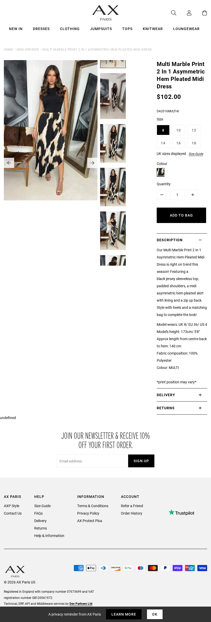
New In (16, 28)
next (92, 163)
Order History (131, 513)
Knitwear (153, 28)
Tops (127, 28)
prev (9, 163)
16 (178, 143)
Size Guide (196, 154)
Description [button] (170, 239)
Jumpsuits (101, 28)
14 (163, 143)
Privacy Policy (88, 513)
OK (154, 614)
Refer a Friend (132, 505)
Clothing (70, 28)
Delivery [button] (166, 394)
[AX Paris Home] (105, 13)
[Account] (184, 13)
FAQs (38, 513)
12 (194, 130)
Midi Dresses (28, 49)
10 (178, 130)
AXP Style (11, 505)
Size (160, 119)
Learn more (123, 614)
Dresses (41, 28)
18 (194, 143)
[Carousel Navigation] (51, 163)
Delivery (40, 520)
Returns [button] (166, 407)
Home (8, 49)
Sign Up (141, 460)
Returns (40, 528)
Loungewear (186, 28)
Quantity (164, 183)
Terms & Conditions (92, 505)
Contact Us (13, 513)
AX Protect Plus (89, 520)
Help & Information (49, 535)
